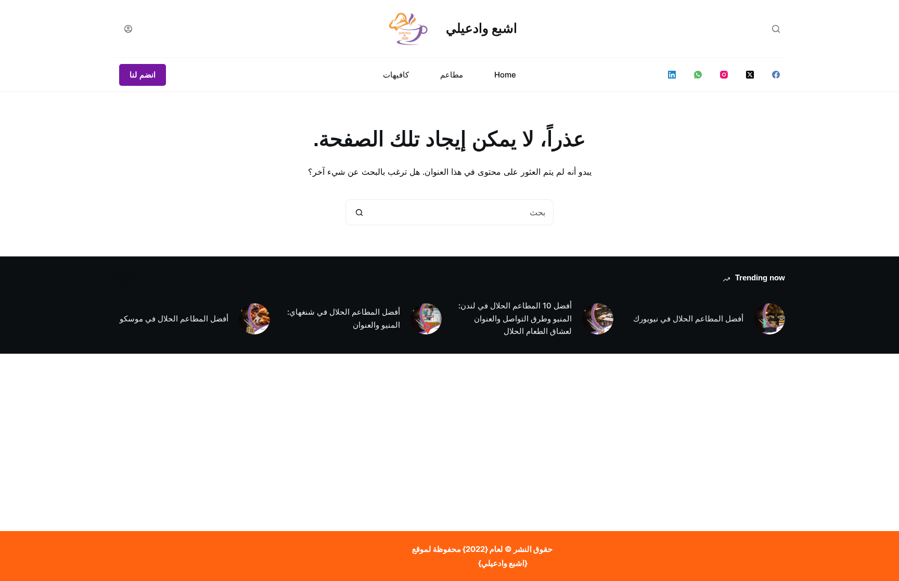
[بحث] (776, 29)
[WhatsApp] (698, 75)
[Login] (128, 29)
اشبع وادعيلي (481, 28)
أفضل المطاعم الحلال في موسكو (174, 319)
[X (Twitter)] (750, 75)
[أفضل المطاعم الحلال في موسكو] (254, 318)
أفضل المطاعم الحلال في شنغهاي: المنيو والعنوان (343, 318)
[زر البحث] (359, 212)
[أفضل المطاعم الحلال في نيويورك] (769, 318)
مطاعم (451, 75)
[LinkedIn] (672, 75)
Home (505, 75)
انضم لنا (143, 75)
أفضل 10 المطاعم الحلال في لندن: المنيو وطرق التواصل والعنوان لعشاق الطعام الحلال (515, 319)
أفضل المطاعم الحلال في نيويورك (688, 319)
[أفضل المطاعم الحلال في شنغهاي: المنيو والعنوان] (426, 318)
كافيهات (396, 75)
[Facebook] (776, 75)
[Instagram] (724, 75)
